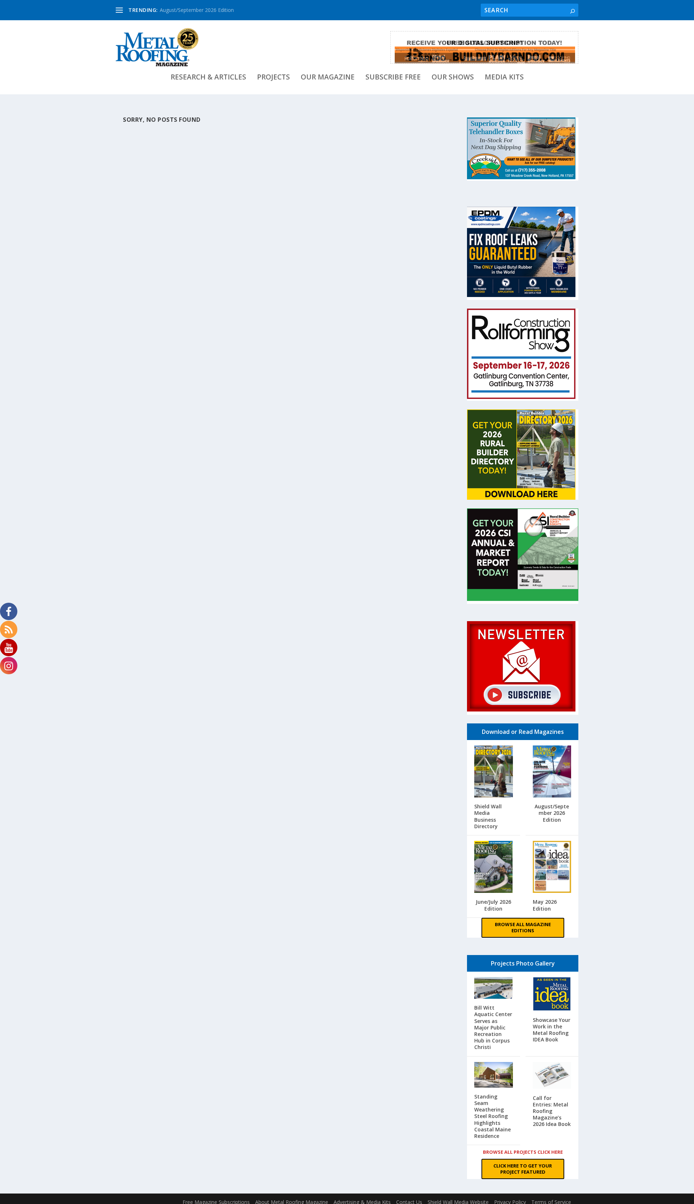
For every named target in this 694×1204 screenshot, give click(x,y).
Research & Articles (208, 78)
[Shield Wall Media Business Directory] (493, 772)
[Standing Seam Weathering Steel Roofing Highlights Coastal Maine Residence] (493, 1075)
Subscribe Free (393, 78)
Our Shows (453, 78)
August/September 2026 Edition (197, 10)
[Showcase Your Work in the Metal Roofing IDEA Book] (552, 994)
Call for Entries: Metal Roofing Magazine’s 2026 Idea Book (552, 1111)
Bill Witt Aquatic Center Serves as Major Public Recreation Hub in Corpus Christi (493, 1027)
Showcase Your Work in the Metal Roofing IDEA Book (551, 1029)
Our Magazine (328, 78)
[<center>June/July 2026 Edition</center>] (493, 868)
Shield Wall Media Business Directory (488, 816)
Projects (273, 78)
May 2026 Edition (545, 905)
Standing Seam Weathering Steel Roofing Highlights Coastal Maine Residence (492, 1116)
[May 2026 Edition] (552, 868)
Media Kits (504, 78)
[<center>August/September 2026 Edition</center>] (552, 772)
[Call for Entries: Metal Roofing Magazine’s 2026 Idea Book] (552, 1076)
